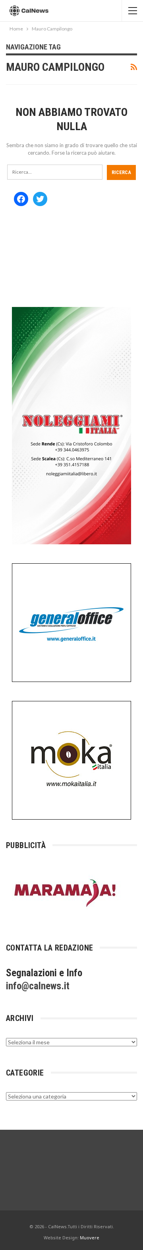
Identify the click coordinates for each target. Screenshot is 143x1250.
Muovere (89, 1238)
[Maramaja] (65, 892)
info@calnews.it (38, 986)
